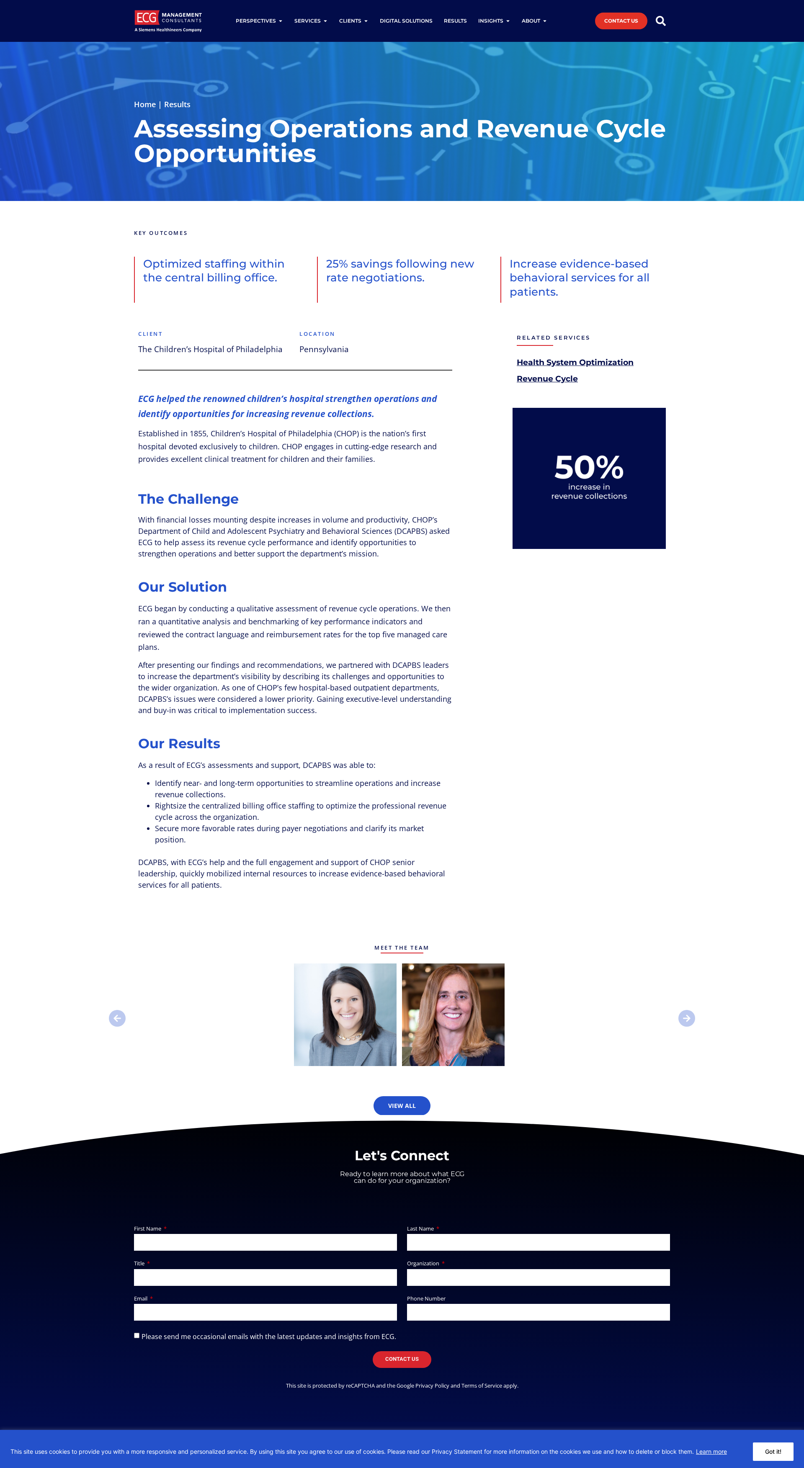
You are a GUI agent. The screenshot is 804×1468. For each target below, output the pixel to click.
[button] (117, 1018)
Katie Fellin (345, 1010)
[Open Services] (325, 21)
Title (140, 1264)
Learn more (711, 1451)
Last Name (421, 1229)
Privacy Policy (432, 1385)
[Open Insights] (507, 21)
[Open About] (544, 21)
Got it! (773, 1451)
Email (141, 1299)
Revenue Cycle (547, 378)
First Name (148, 1229)
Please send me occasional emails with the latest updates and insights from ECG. (269, 1336)
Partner (345, 1020)
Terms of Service (481, 1385)
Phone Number (426, 1299)
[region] (402, 1449)
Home (145, 104)
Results (177, 104)
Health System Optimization (575, 362)
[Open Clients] (365, 21)
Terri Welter (453, 1010)
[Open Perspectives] (280, 21)
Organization (424, 1264)
